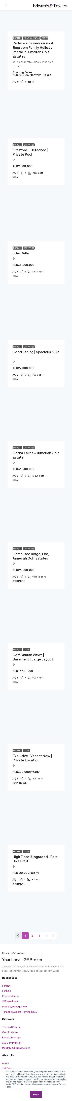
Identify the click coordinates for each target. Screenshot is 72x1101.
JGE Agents (8, 1068)
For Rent (6, 985)
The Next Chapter (11, 1026)
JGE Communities (12, 1042)
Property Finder (10, 996)
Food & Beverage (11, 1037)
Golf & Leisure (10, 1032)
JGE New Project (11, 1001)
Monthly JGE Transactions (16, 1047)
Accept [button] (36, 1094)
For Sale (6, 990)
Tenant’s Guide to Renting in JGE (19, 1011)
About (5, 1063)
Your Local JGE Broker (22, 959)
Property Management (14, 1006)
